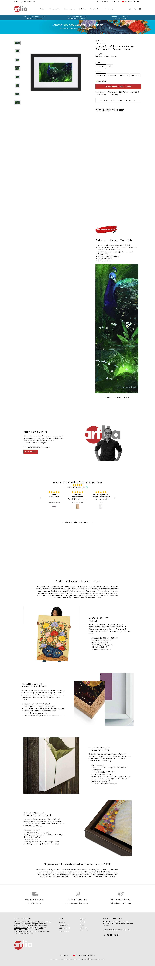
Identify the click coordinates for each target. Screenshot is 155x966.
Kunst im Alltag (96, 9)
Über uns (83, 919)
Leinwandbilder (54, 9)
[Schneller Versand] (34, 894)
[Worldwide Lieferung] (120, 894)
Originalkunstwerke (20, 927)
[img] (77, 485)
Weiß (110, 66)
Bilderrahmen (69, 9)
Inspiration (110, 9)
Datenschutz (84, 931)
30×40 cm (112, 75)
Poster (42, 9)
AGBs (81, 925)
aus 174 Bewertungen (76, 487)
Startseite (98, 41)
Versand (62, 922)
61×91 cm (135, 75)
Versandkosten (111, 56)
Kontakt (82, 922)
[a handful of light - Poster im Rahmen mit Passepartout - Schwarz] (97, 220)
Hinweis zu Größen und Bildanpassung (118, 100)
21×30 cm (101, 75)
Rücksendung (63, 925)
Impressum (84, 928)
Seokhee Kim (100, 43)
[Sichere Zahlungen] (77, 894)
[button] (41, 497)
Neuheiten (82, 9)
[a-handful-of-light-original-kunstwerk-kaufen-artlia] (118, 230)
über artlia (30, 451)
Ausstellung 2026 (20, 1)
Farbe (97, 63)
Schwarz (100, 66)
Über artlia (31, 1)
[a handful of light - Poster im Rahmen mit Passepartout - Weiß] (99, 220)
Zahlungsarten (64, 931)
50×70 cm (124, 75)
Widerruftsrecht (64, 928)
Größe (98, 72)
